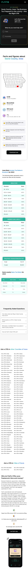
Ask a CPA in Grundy (5, 391)
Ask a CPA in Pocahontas (6, 430)
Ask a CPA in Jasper (5, 403)
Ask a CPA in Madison (18, 413)
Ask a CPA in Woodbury (19, 451)
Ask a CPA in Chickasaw (6, 372)
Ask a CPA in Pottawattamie (7, 432)
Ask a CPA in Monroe (5, 422)
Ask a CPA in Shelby (18, 436)
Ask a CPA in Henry (5, 397)
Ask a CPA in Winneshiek (6, 451)
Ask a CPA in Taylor (18, 440)
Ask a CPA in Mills (17, 418)
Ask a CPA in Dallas (5, 378)
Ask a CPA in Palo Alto (6, 428)
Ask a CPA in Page (18, 426)
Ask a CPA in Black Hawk (6, 360)
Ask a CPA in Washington (6, 447)
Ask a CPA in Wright (18, 453)
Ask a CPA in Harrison (18, 395)
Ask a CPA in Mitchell (5, 420)
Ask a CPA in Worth (5, 453)
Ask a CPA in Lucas (18, 411)
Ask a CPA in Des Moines (19, 380)
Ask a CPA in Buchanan (19, 362)
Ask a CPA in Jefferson (19, 403)
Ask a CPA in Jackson (18, 401)
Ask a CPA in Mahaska (6, 416)
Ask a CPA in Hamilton (6, 393)
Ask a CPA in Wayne (18, 447)
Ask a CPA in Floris (5, 469)
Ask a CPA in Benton (18, 357)
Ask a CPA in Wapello (5, 445)
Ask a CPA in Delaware (6, 380)
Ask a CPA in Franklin (18, 387)
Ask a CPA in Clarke (18, 372)
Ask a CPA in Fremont (5, 389)
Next (14, 40)
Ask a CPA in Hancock (18, 393)
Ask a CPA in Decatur (18, 378)
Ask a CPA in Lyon (5, 413)
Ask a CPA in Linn (17, 409)
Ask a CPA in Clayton (18, 374)
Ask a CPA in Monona (18, 420)
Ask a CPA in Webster (6, 449)
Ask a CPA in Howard (18, 397)
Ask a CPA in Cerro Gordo (6, 370)
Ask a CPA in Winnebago (19, 449)
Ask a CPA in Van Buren (19, 443)
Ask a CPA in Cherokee (19, 370)
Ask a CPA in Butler (18, 364)
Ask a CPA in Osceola (5, 426)
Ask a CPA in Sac (17, 434)
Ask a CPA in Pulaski (18, 469)
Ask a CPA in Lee (5, 409)
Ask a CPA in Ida (17, 399)
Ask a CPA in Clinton (5, 376)
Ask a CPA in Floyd (5, 387)
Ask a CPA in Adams (18, 353)
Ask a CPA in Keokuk (5, 407)
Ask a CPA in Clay (5, 374)
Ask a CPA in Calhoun (5, 366)
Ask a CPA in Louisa (5, 411)
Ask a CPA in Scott (5, 436)
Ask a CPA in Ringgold (6, 434)
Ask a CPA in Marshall (5, 418)
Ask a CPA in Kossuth (18, 407)
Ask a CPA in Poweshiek (19, 432)
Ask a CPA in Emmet (5, 384)
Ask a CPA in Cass (5, 368)
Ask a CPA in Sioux (5, 438)
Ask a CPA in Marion (18, 416)
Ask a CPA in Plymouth (19, 428)
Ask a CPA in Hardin (5, 395)
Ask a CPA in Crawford (19, 376)
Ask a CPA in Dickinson (6, 382)
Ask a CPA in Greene (18, 389)
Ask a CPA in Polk (17, 430)
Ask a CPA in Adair (5, 353)
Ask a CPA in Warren (18, 445)
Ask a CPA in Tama (5, 440)
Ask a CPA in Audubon (6, 357)
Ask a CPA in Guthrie (18, 391)
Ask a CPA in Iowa (5, 401)
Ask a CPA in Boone (18, 360)
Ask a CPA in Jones (18, 405)
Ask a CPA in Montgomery (19, 422)
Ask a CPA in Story (18, 438)
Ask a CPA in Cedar (18, 368)
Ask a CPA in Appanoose (19, 355)
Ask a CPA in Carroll (18, 366)
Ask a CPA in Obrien (18, 424)
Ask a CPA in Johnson (6, 405)
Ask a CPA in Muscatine (6, 424)
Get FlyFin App (14, 531)
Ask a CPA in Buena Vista (6, 364)
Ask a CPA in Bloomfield (6, 467)
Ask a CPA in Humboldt (6, 399)
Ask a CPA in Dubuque (19, 382)
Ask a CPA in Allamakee (6, 355)
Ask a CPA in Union (5, 443)
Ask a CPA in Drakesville (19, 467)
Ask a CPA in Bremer (5, 362)
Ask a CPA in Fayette (18, 384)
